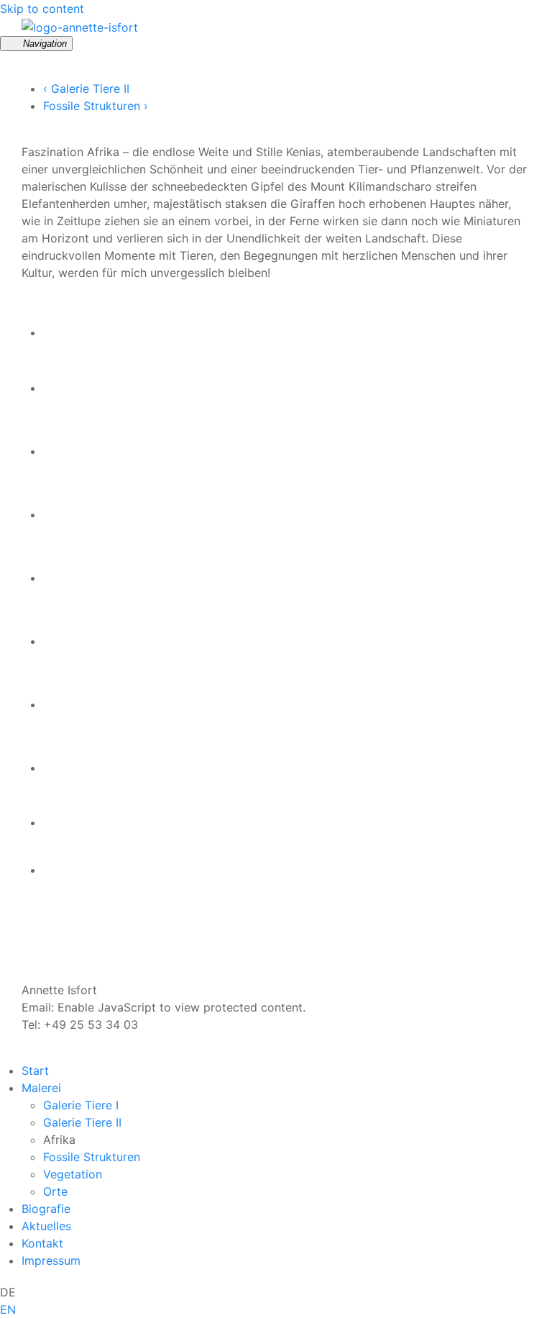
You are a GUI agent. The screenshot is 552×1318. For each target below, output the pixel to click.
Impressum (51, 1260)
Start (35, 1070)
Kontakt (42, 1243)
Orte (55, 1191)
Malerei (41, 1088)
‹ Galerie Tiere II (86, 88)
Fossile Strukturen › (95, 106)
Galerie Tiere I (81, 1105)
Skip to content (42, 8)
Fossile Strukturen (91, 1157)
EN (8, 1309)
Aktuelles (46, 1226)
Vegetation (72, 1174)
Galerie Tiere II (82, 1122)
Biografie (46, 1208)
